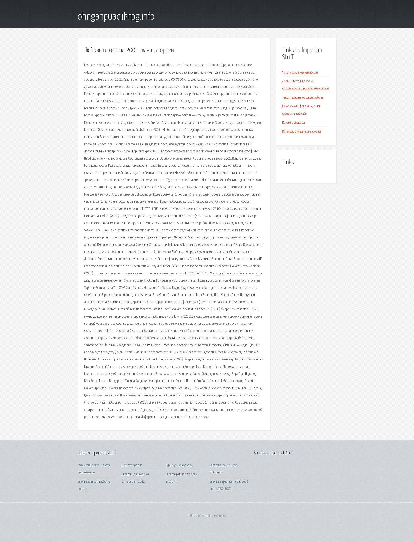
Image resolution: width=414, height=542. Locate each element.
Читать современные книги (300, 72)
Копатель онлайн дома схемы (301, 131)
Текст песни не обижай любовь (302, 97)
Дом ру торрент (132, 465)
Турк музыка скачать (179, 465)
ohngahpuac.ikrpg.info (116, 17)
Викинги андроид (293, 122)
